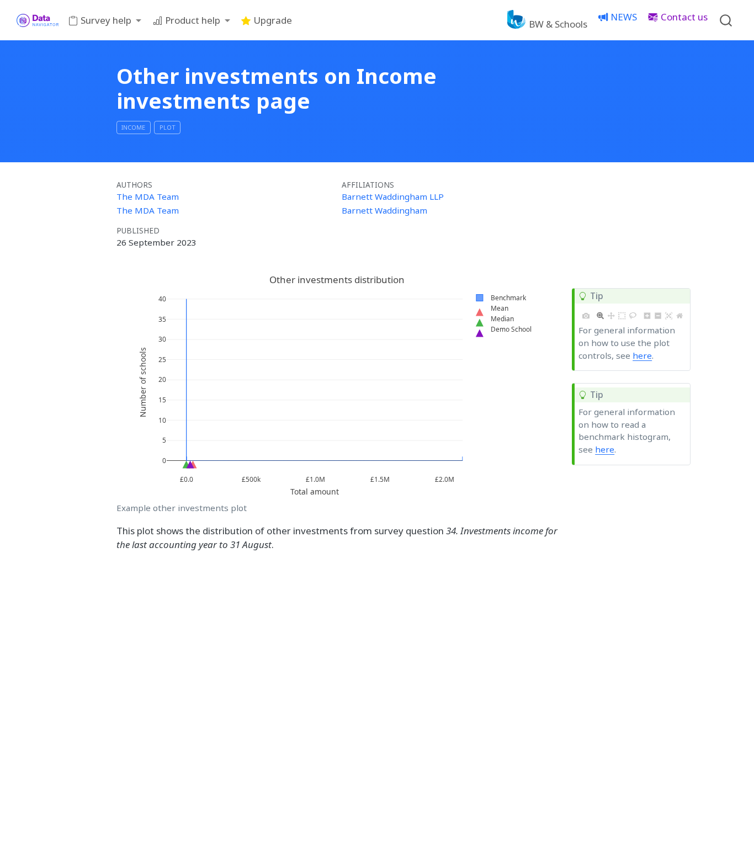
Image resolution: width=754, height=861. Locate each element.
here (642, 355)
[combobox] (726, 20)
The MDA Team (147, 196)
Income (133, 127)
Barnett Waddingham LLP (393, 196)
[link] (105, 21)
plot (168, 127)
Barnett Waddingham (384, 210)
